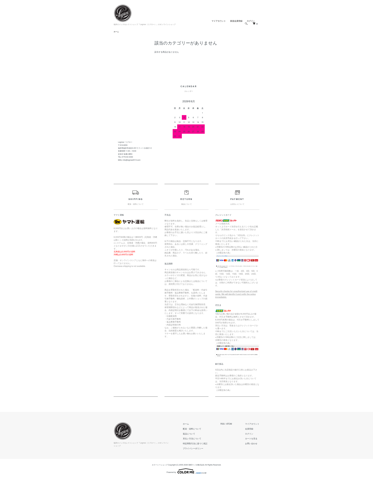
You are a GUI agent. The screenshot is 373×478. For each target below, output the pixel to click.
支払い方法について (192, 438)
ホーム (116, 31)
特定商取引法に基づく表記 (195, 443)
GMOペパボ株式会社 (196, 464)
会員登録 (249, 428)
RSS (222, 423)
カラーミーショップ (160, 464)
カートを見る (251, 438)
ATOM (229, 423)
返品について (189, 433)
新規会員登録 (236, 20)
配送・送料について (192, 428)
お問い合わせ (251, 443)
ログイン (249, 433)
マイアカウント (219, 20)
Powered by (171, 472)
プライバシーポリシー (193, 448)
